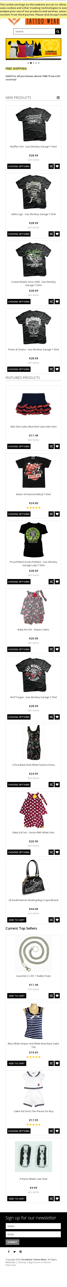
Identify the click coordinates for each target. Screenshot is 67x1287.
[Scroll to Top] (61, 1252)
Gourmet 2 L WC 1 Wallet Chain (33, 976)
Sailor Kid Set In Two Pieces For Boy (33, 1111)
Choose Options (19, 166)
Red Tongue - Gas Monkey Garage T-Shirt (33, 697)
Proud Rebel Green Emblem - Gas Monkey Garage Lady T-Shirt (33, 563)
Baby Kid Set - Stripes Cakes (33, 629)
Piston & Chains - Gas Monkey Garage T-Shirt (33, 349)
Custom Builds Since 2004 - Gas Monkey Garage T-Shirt (33, 283)
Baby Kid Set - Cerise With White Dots (33, 832)
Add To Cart (17, 920)
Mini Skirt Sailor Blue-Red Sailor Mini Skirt (34, 426)
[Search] (58, 31)
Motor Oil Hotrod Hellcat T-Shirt (33, 494)
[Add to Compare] (51, 166)
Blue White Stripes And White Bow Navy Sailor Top (33, 1045)
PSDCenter (11, 1265)
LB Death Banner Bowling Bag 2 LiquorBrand (33, 900)
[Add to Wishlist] (57, 166)
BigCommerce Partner (40, 1262)
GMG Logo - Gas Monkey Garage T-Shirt (33, 214)
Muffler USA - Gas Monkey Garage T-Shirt (33, 146)
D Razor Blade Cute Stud (33, 1178)
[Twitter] (14, 1252)
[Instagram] (21, 1252)
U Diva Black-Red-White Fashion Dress (33, 764)
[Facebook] (8, 1252)
